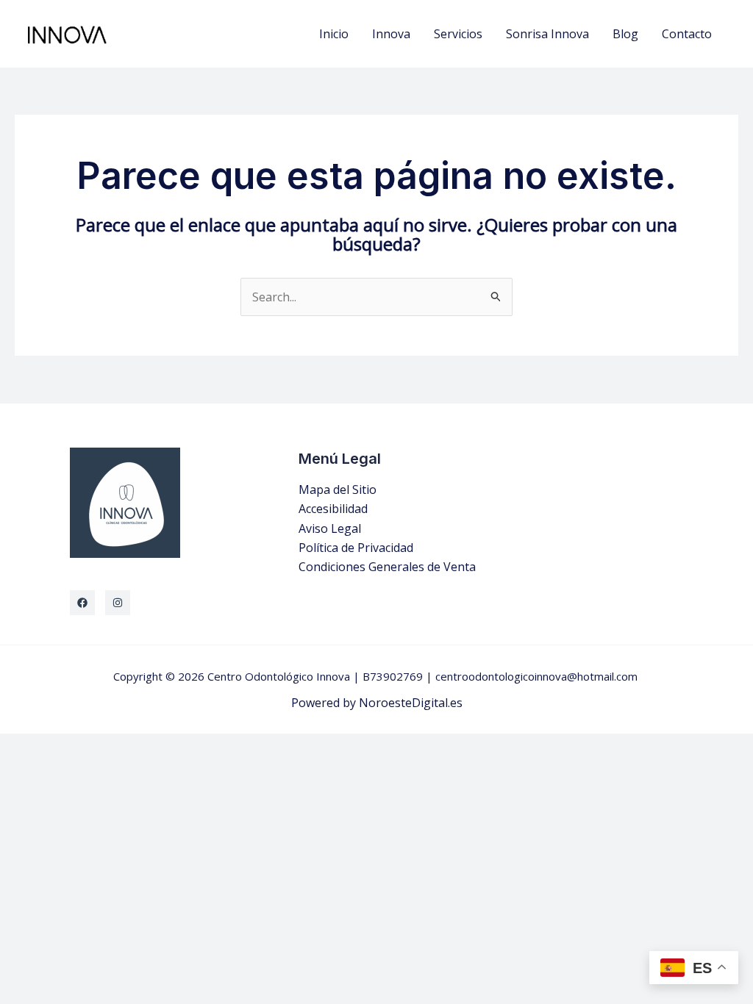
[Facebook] (82, 602)
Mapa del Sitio (337, 489)
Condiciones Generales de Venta (387, 567)
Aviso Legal (330, 528)
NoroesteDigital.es (411, 703)
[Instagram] (117, 602)
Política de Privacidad (356, 547)
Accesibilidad (333, 509)
